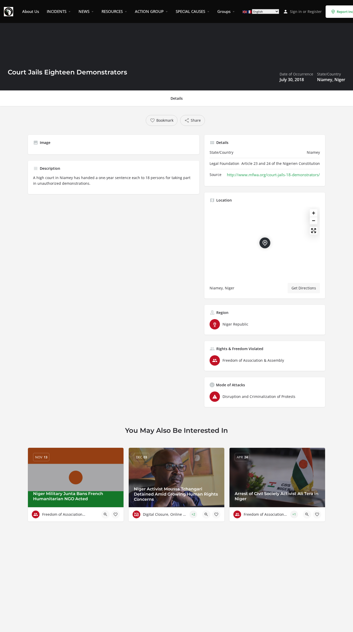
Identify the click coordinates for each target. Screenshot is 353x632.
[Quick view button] (105, 514)
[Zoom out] (313, 220)
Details (177, 98)
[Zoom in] (313, 213)
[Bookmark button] (115, 514)
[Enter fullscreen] (313, 230)
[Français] (249, 11)
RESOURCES (112, 11)
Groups (224, 11)
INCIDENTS (56, 11)
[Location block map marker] (264, 242)
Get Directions (303, 288)
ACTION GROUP (149, 11)
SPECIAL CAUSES (190, 11)
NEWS (84, 11)
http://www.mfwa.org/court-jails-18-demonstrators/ (273, 174)
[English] (245, 11)
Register (315, 11)
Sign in (296, 11)
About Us (30, 11)
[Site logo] (9, 11)
